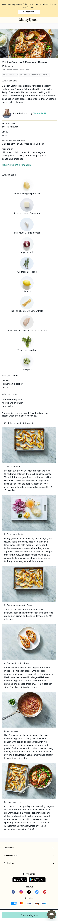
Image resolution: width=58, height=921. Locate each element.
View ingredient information (16, 165)
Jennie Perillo (40, 113)
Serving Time (8, 123)
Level (5, 132)
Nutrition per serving (13, 141)
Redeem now (29, 11)
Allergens (7, 149)
